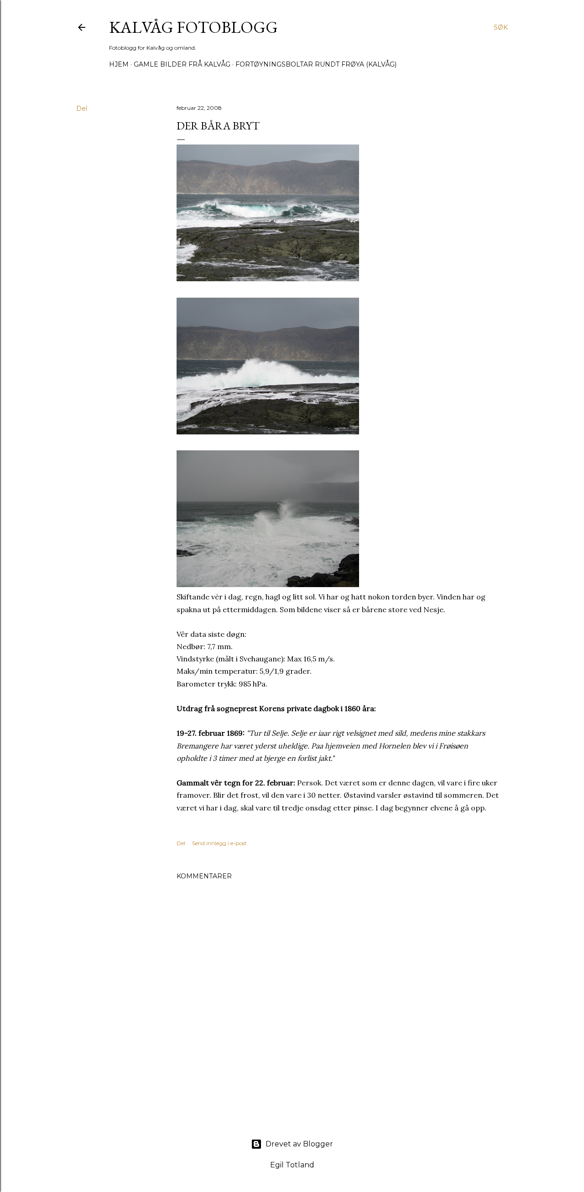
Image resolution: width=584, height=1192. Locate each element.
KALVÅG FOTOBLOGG (193, 27)
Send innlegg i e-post (219, 843)
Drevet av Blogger (299, 1144)
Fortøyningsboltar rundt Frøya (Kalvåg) (315, 64)
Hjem (119, 64)
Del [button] (81, 108)
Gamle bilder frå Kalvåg (182, 64)
